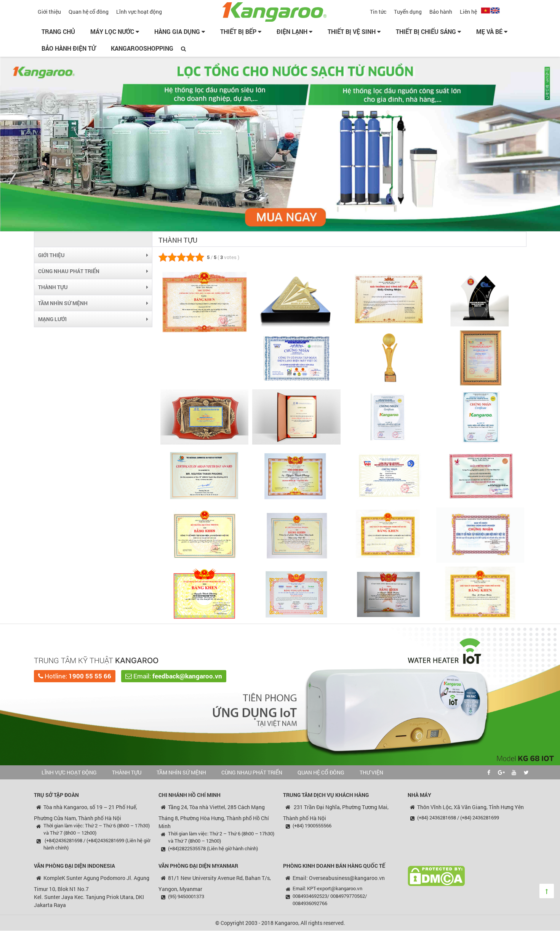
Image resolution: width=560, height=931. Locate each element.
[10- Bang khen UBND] (388, 534)
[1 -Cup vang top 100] (204, 301)
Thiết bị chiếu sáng (427, 31)
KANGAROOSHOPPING (142, 48)
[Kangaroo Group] (280, 10)
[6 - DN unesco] (296, 416)
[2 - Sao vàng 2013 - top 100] (388, 298)
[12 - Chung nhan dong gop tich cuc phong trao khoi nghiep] (480, 534)
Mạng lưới (52, 319)
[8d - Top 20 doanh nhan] (388, 475)
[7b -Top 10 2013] (480, 416)
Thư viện (371, 772)
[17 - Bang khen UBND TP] (480, 593)
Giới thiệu (49, 11)
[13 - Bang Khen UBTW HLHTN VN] (204, 593)
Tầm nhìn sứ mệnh (63, 303)
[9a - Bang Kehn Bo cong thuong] (296, 534)
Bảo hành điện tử (69, 48)
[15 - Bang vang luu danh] (296, 593)
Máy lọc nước (113, 31)
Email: (177, 676)
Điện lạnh (293, 31)
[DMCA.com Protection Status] (436, 875)
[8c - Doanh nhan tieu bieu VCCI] (296, 475)
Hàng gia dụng (178, 31)
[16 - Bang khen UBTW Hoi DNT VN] (388, 593)
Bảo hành (440, 11)
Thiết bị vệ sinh (352, 31)
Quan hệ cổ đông (89, 11)
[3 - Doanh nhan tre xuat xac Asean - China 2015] (480, 298)
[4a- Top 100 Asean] (388, 357)
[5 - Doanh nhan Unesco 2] (204, 416)
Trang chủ (58, 31)
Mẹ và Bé (490, 31)
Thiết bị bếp (239, 31)
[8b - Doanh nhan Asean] (204, 475)
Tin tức (378, 11)
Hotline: (77, 676)
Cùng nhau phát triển (68, 271)
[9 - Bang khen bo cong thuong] (204, 534)
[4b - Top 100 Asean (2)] (480, 357)
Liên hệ (468, 11)
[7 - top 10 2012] (388, 416)
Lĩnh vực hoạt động (139, 11)
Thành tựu (53, 287)
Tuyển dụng (408, 11)
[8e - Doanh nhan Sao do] (480, 475)
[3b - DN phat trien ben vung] (296, 357)
